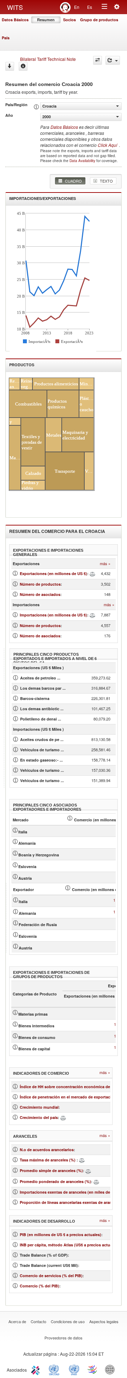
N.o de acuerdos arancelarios (47, 1149)
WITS (15, 7)
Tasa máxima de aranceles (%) (48, 1159)
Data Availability (82, 160)
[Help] (23, 66)
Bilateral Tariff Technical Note (48, 59)
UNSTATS (74, 1369)
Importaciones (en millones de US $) (53, 615)
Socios (69, 19)
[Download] (9, 66)
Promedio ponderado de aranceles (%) (55, 1181)
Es (89, 7)
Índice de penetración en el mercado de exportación (68, 1096)
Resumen (46, 19)
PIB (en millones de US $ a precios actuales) (60, 1234)
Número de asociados (40, 594)
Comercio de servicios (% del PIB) (51, 1275)
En (76, 7)
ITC (37, 1369)
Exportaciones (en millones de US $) (53, 573)
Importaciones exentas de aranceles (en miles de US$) (70, 1192)
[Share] (112, 60)
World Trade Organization (93, 1369)
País (6, 37)
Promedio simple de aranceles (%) (51, 1170)
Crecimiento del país (39, 1117)
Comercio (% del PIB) (39, 1285)
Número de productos (40, 584)
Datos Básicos (15, 19)
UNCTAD (55, 1369)
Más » (105, 563)
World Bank (111, 1369)
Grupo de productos (99, 19)
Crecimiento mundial (39, 1107)
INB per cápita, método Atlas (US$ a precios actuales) (69, 1244)
